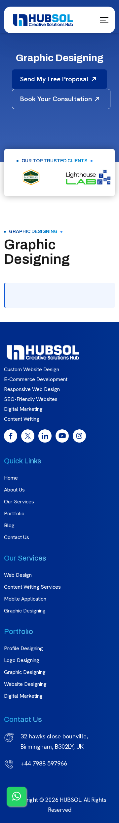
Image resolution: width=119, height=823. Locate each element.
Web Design (18, 574)
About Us (14, 489)
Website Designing (25, 684)
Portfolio (14, 513)
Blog (9, 525)
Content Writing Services (32, 586)
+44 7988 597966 (43, 763)
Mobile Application (25, 598)
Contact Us (16, 537)
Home (11, 477)
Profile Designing (23, 648)
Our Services (19, 501)
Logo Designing (21, 660)
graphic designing (25, 672)
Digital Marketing (23, 695)
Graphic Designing (25, 610)
